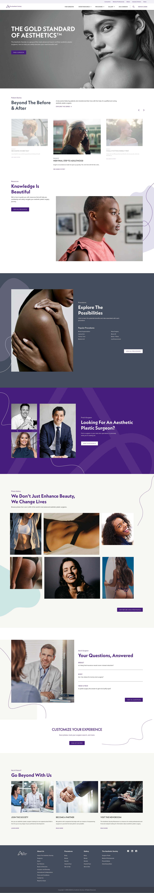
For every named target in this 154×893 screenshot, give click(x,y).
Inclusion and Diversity (43, 869)
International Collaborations (45, 872)
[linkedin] (132, 851)
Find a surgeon (18, 52)
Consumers (107, 2)
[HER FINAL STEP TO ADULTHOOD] (77, 136)
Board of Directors (42, 867)
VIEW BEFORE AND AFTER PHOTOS (130, 610)
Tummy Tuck (81, 336)
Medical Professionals (118, 2)
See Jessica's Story (111, 159)
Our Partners (40, 864)
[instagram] (128, 851)
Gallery (110, 6)
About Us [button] (40, 851)
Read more (59, 828)
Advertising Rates (107, 864)
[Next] (143, 110)
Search (133, 6)
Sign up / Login (142, 6)
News (144, 2)
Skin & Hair (67, 867)
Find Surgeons (69, 6)
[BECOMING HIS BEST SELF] (29, 132)
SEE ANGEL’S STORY (59, 169)
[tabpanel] (32, 805)
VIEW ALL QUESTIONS (134, 700)
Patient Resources (84, 6)
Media (128, 2)
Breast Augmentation (84, 331)
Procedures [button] (68, 851)
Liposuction (81, 334)
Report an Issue (41, 881)
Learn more (15, 828)
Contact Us (40, 878)
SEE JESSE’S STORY (15, 157)
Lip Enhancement (116, 339)
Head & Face (83, 686)
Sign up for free (77, 743)
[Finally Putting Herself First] (124, 132)
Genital (66, 861)
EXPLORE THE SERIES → (64, 107)
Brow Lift (113, 334)
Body (80, 674)
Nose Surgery (115, 331)
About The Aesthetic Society (45, 855)
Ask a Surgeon (123, 6)
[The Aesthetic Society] (17, 6)
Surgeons (40, 858)
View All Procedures (133, 351)
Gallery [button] (86, 851)
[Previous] (138, 110)
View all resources (20, 209)
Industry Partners (136, 2)
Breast (81, 662)
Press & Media (106, 861)
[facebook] (136, 851)
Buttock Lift (81, 339)
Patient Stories (16, 98)
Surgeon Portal (106, 855)
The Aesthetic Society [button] (110, 851)
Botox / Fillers (115, 336)
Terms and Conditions (43, 875)
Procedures (99, 6)
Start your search (89, 443)
